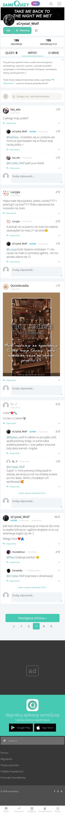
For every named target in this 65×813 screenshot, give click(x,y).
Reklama (12, 740)
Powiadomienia (44, 811)
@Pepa (10, 557)
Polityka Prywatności (12, 771)
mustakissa (18, 551)
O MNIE (53, 53)
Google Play (23, 727)
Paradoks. (17, 570)
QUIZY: (11, 53)
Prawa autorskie (10, 765)
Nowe (6, 811)
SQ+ (35, 3)
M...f (13, 404)
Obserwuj (18, 30)
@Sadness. (12, 137)
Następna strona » (32, 618)
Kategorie (32, 811)
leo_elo (15, 109)
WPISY (32, 53)
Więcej (57, 811)
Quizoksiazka (19, 286)
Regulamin (6, 759)
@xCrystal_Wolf (15, 163)
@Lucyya (11, 249)
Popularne (19, 811)
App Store (47, 727)
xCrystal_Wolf (19, 131)
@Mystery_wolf (15, 437)
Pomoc (4, 752)
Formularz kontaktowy (13, 777)
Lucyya (15, 192)
